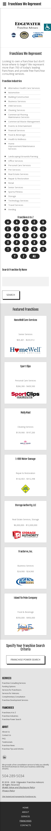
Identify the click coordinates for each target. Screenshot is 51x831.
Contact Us (6, 735)
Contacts (25, 825)
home (25, 807)
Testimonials (7, 742)
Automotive (14, 92)
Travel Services (15, 205)
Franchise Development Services (15, 700)
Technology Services (18, 200)
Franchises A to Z (9, 712)
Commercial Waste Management (24, 121)
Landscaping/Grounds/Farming (23, 156)
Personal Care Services (19, 165)
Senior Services (15, 187)
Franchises (25, 820)
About (25, 812)
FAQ (4, 738)
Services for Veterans (10, 693)
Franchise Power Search (25, 659)
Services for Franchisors (11, 690)
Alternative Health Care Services (24, 88)
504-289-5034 (13, 776)
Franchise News (8, 745)
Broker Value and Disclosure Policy (18, 787)
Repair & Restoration (18, 178)
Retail (11, 182)
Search (11, 294)
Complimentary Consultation (13, 697)
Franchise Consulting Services (14, 683)
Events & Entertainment (20, 125)
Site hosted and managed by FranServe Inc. (19, 796)
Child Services (15, 105)
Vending (12, 209)
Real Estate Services (18, 174)
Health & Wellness (17, 139)
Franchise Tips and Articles (13, 749)
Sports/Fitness (15, 191)
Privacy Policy (8, 790)
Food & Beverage (17, 134)
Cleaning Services (16, 110)
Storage (12, 196)
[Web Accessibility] (47, 27)
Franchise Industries (10, 716)
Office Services (15, 160)
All (34, 256)
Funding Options (8, 686)
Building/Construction (18, 96)
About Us (6, 732)
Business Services (17, 101)
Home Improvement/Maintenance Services (21, 146)
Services (25, 816)
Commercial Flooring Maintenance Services (18, 116)
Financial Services (16, 130)
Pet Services (14, 169)
